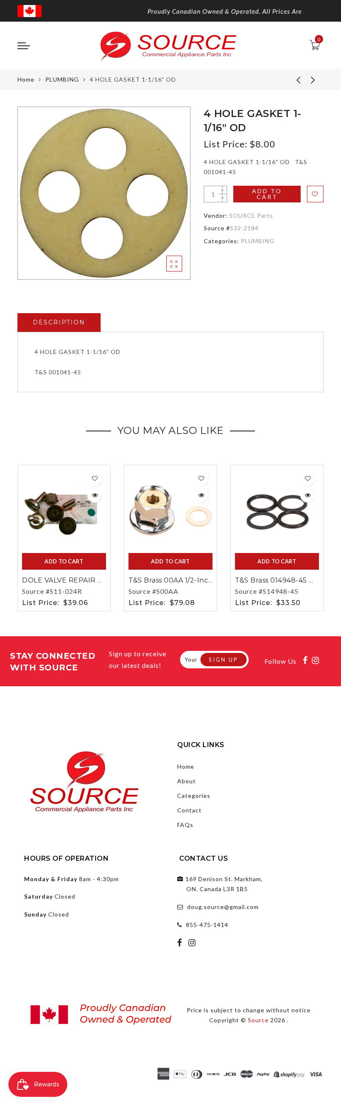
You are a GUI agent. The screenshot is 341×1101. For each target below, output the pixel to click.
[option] (103, 193)
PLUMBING (62, 79)
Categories (193, 795)
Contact (189, 810)
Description (59, 322)
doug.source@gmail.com (223, 906)
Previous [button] (11, 536)
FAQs (185, 824)
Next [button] (318, 536)
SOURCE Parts (251, 215)
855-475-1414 (207, 924)
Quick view (94, 495)
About (186, 781)
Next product (313, 79)
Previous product (292, 79)
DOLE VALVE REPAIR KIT (65, 580)
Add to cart (267, 193)
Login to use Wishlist (315, 194)
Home (26, 79)
